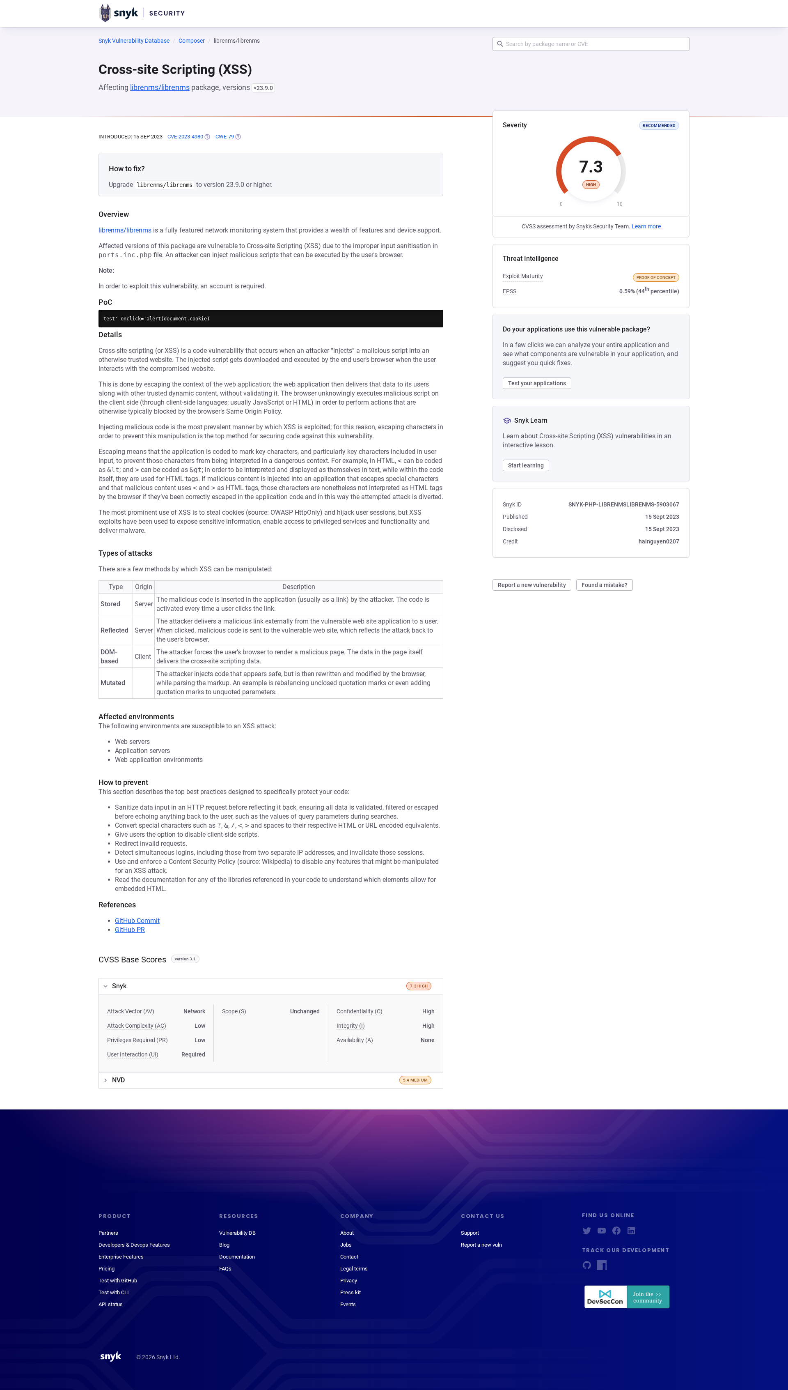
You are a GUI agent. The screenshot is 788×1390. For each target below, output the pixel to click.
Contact (349, 1257)
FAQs (225, 1269)
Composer (192, 40)
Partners (108, 1233)
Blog (224, 1245)
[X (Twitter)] (587, 1233)
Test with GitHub (117, 1280)
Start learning (526, 465)
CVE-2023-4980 (185, 136)
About (347, 1233)
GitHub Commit (137, 921)
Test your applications (537, 383)
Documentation (237, 1257)
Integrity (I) (351, 1025)
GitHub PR (130, 930)
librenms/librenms (160, 87)
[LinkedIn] (631, 1233)
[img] (207, 136)
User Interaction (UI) (132, 1054)
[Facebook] (616, 1233)
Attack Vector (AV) (130, 1011)
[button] (271, 986)
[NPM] (602, 1268)
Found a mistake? (605, 585)
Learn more (646, 226)
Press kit (350, 1292)
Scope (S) (234, 1011)
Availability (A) (355, 1040)
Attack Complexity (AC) (136, 1025)
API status (110, 1304)
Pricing (106, 1269)
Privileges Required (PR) (137, 1040)
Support (470, 1233)
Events (348, 1304)
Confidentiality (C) (360, 1011)
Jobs (346, 1245)
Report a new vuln (481, 1245)
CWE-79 (224, 136)
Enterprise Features (121, 1257)
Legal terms (354, 1269)
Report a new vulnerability (532, 585)
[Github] (587, 1268)
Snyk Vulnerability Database (134, 40)
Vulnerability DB (237, 1233)
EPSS (509, 291)
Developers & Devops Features (134, 1245)
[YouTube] (602, 1233)
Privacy (348, 1280)
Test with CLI (113, 1292)
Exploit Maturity (523, 276)
